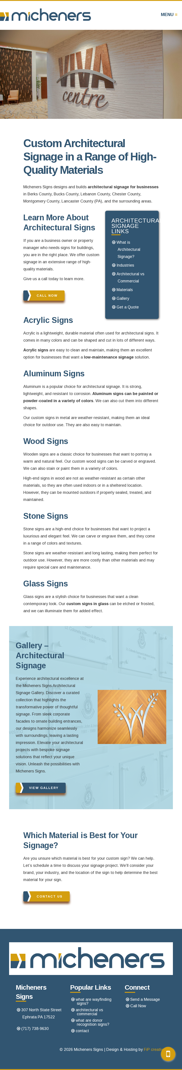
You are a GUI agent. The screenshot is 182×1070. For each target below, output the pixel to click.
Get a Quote (128, 307)
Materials (125, 290)
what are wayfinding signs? (93, 1001)
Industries (125, 265)
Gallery (123, 298)
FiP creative (154, 1049)
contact (82, 1031)
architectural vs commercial (89, 1012)
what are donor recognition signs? (92, 1022)
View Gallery (44, 788)
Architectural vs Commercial (130, 277)
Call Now (47, 295)
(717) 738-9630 (35, 1028)
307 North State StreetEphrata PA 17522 (41, 1013)
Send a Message (145, 999)
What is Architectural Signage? (128, 249)
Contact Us (50, 896)
